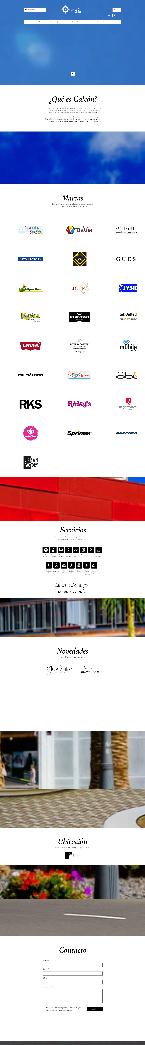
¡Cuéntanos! (47, 990)
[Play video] (73, 706)
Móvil (45, 981)
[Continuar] (73, 74)
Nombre (46, 963)
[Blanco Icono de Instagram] (114, 15)
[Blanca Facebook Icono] (109, 15)
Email (45, 972)
